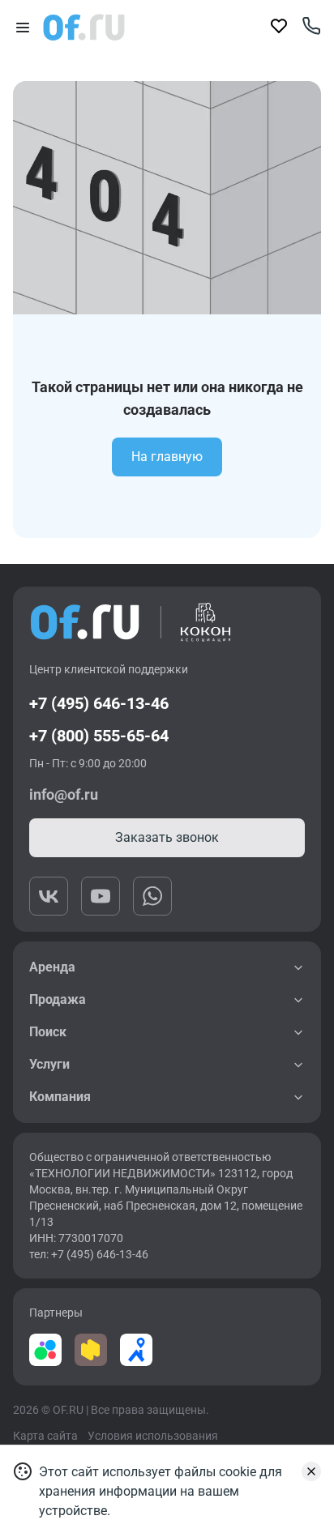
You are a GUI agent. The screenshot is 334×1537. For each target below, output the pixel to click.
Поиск (47, 1032)
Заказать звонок (167, 837)
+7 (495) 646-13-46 (99, 703)
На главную (167, 456)
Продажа (57, 999)
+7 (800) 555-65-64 (99, 735)
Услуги (49, 1064)
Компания (60, 1096)
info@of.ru (63, 794)
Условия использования (153, 1435)
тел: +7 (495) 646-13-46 (88, 1254)
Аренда (52, 967)
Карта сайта (45, 1435)
